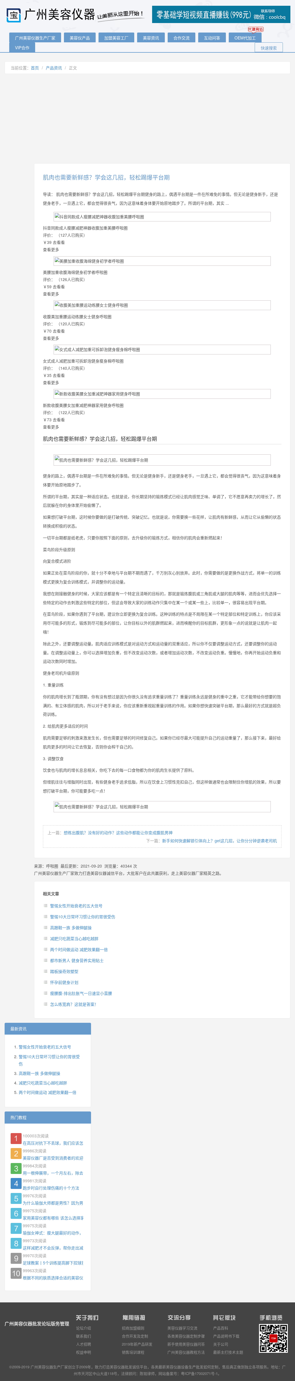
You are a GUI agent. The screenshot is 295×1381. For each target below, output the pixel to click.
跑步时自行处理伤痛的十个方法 (51, 1188)
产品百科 (220, 1328)
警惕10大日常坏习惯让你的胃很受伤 (82, 916)
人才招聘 (83, 1344)
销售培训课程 (133, 1352)
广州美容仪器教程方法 (186, 1352)
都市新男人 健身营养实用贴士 (77, 960)
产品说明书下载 (226, 1336)
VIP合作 (22, 47)
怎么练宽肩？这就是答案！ (74, 1004)
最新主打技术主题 (228, 1352)
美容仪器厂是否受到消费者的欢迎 (53, 1158)
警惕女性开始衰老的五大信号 (76, 905)
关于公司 (220, 1344)
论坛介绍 (83, 1328)
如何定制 (210, 1366)
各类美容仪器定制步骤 (186, 1336)
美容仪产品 (80, 38)
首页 (35, 68)
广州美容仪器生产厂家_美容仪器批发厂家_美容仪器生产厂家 (77, 15)
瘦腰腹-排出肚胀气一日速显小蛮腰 (81, 993)
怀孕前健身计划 (64, 982)
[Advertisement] (147, 118)
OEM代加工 (245, 38)
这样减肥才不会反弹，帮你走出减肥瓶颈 (53, 1248)
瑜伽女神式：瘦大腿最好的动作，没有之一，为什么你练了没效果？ (53, 1233)
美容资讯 (151, 38)
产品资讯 (54, 68)
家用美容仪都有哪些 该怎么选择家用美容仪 (53, 1218)
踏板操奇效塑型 (64, 971)
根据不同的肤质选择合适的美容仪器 (53, 1278)
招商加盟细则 (133, 1328)
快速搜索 (269, 48)
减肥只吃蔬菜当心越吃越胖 (74, 938)
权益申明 (83, 1352)
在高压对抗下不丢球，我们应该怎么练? (53, 1143)
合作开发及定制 (135, 1336)
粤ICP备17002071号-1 (199, 1373)
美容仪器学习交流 (182, 1328)
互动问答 (212, 38)
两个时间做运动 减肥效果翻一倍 (79, 949)
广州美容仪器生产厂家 (35, 38)
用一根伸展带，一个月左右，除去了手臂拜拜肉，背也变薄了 (53, 1173)
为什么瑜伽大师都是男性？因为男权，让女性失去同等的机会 (53, 1203)
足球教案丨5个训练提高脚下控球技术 (53, 1263)
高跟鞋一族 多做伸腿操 (71, 927)
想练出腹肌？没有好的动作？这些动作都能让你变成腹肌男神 (118, 832)
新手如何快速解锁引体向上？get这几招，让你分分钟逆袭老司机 (219, 840)
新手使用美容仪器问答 (186, 1344)
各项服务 (259, 1366)
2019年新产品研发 (137, 1344)
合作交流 (181, 38)
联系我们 (83, 1336)
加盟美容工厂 (116, 38)
